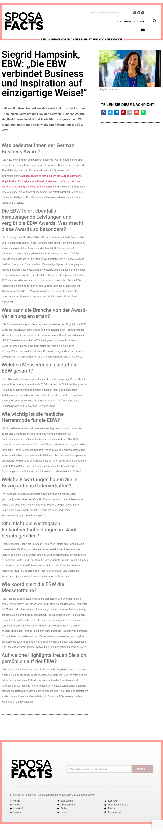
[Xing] (134, 12)
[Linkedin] (138, 12)
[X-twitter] (142, 12)
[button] (142, 29)
